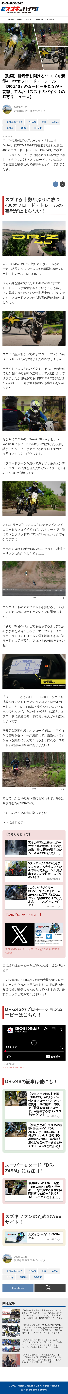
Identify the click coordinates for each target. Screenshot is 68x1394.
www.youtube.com (13, 1067)
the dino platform (38, 1389)
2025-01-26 (20, 107)
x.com (8, 952)
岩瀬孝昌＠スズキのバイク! (30, 110)
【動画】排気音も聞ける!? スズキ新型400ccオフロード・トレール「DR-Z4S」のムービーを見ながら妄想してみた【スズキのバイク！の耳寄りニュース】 (33, 86)
